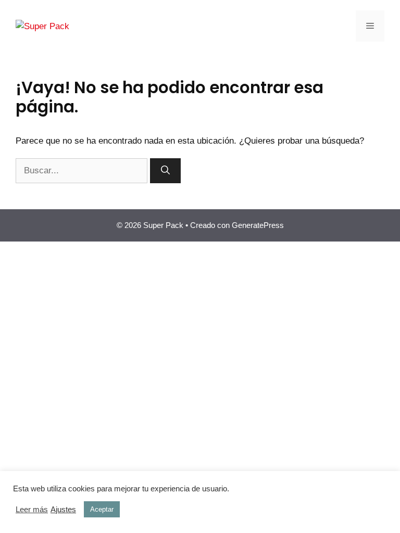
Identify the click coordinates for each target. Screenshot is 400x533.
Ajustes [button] (63, 509)
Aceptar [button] (102, 509)
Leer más (32, 509)
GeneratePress (258, 225)
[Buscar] (165, 170)
